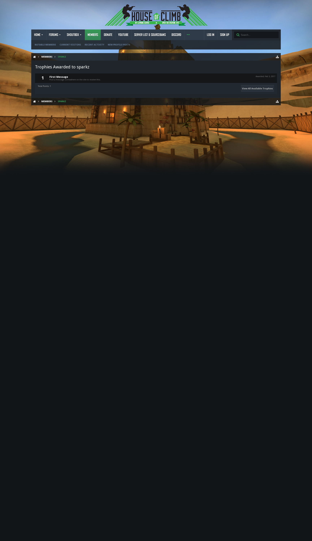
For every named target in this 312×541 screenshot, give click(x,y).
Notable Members (45, 45)
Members (93, 35)
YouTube (123, 35)
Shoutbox (73, 35)
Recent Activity (94, 45)
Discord (176, 35)
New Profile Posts (119, 45)
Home (37, 35)
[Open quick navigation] (277, 56)
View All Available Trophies (257, 88)
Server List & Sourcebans (150, 35)
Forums (53, 35)
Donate (108, 35)
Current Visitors (70, 45)
